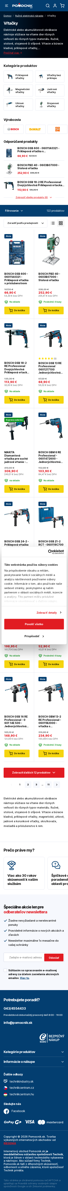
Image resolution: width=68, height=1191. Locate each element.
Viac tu (24, 978)
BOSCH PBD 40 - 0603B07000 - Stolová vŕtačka (38, 167)
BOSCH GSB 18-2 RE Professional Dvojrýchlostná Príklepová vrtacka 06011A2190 (39, 183)
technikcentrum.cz (21, 1087)
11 (48, 784)
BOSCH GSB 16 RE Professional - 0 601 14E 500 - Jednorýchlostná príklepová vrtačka (16, 721)
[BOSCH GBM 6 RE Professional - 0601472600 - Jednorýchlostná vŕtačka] (51, 428)
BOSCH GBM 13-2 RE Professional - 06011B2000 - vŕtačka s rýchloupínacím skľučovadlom (49, 721)
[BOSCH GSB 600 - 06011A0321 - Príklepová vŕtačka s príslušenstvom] (9, 152)
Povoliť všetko (34, 624)
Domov (7, 15)
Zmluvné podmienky (43, 1186)
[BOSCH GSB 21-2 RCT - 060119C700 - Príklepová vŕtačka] (51, 517)
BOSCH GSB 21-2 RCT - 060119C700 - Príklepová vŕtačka (50, 546)
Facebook (18, 1111)
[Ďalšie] (56, 784)
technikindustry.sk (21, 1081)
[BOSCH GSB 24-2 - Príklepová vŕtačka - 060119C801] (17, 517)
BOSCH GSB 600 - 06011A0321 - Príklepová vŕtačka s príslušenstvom (38, 150)
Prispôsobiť (32, 636)
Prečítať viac (12, 52)
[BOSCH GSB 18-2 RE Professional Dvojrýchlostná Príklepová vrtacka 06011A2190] (9, 185)
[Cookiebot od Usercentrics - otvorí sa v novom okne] (48, 551)
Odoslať (54, 957)
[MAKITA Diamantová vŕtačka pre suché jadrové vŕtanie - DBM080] (17, 428)
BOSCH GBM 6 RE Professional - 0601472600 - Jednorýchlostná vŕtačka (49, 457)
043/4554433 (15, 1008)
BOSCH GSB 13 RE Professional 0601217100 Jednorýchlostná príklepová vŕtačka (50, 368)
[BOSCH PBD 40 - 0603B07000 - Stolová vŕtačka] (9, 169)
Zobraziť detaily (47, 612)
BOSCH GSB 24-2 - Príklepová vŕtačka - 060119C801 (16, 544)
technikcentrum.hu (21, 1094)
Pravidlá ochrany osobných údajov (37, 1183)
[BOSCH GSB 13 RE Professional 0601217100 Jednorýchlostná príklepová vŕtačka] (51, 338)
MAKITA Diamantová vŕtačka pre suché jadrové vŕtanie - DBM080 (16, 457)
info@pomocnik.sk (18, 1023)
